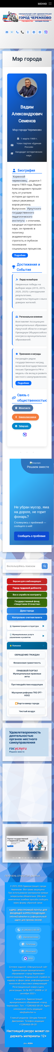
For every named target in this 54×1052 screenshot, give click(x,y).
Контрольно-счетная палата (27, 617)
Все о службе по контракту (27, 594)
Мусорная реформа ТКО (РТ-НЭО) (27, 694)
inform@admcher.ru (12, 32)
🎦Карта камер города (27, 703)
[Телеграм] (34, 32)
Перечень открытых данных (22, 875)
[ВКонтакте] (40, 32)
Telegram (23, 426)
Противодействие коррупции (27, 684)
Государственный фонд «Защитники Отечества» (27, 602)
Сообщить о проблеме (31, 536)
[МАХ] (46, 32)
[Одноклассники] (28, 32)
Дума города (27, 610)
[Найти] (45, 566)
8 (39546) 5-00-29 (22, 32)
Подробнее (20, 255)
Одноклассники (27, 417)
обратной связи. (35, 903)
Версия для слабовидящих (27, 581)
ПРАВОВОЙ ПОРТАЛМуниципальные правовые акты (27, 673)
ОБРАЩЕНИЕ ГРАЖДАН (27, 654)
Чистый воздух (27, 711)
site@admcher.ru (28, 1012)
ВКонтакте (24, 407)
